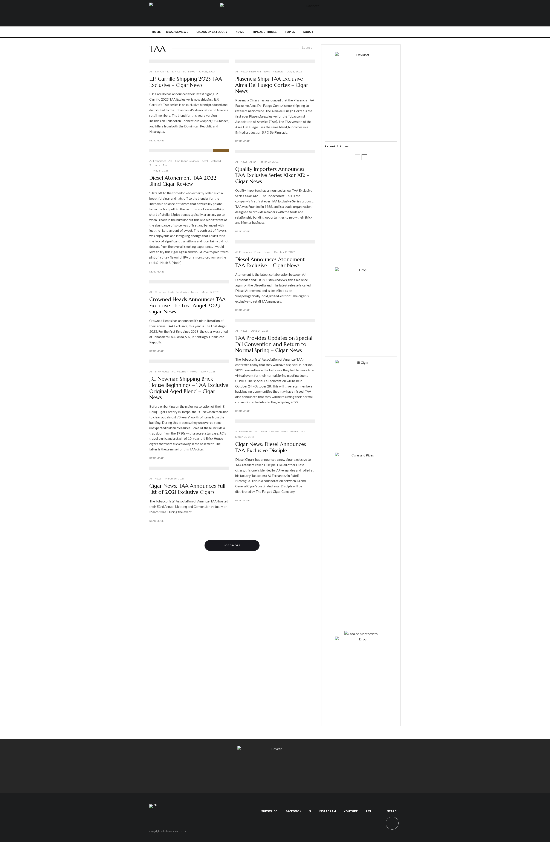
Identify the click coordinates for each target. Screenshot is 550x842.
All (151, 71)
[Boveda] (275, 749)
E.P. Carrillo (162, 71)
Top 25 (290, 32)
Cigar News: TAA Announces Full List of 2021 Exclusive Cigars (187, 489)
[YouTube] (374, 32)
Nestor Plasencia (251, 71)
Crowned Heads (164, 292)
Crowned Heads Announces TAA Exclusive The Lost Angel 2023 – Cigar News (187, 305)
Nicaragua (296, 431)
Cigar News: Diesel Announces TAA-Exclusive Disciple (270, 447)
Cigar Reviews (177, 32)
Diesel (204, 160)
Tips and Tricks (264, 32)
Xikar (252, 161)
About (308, 32)
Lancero (274, 431)
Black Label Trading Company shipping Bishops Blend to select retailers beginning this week (366, 254)
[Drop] (361, 270)
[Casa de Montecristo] (361, 634)
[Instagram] (367, 32)
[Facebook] (353, 32)
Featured (215, 160)
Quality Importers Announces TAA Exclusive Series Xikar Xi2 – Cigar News (272, 175)
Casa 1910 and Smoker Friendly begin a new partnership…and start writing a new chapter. (368, 192)
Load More (232, 545)
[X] (360, 32)
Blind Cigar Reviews (186, 160)
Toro (165, 165)
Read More (156, 140)
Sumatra (154, 165)
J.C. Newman (179, 371)
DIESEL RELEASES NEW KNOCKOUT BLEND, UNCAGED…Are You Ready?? (369, 212)
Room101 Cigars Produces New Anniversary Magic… (366, 233)
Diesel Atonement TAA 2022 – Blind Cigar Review (185, 181)
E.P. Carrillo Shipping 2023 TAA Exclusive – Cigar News (185, 82)
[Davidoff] (310, 6)
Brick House (162, 371)
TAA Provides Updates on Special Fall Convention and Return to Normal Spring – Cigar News (273, 344)
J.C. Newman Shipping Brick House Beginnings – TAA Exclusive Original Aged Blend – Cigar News (188, 388)
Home (156, 32)
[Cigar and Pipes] (361, 455)
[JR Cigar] (361, 362)
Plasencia (277, 71)
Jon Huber (182, 292)
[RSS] (381, 32)
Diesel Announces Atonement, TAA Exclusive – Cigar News (270, 262)
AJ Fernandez (157, 160)
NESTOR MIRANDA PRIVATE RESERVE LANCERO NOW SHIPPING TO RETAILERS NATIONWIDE (370, 171)
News (239, 32)
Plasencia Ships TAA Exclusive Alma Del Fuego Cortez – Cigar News (271, 85)
